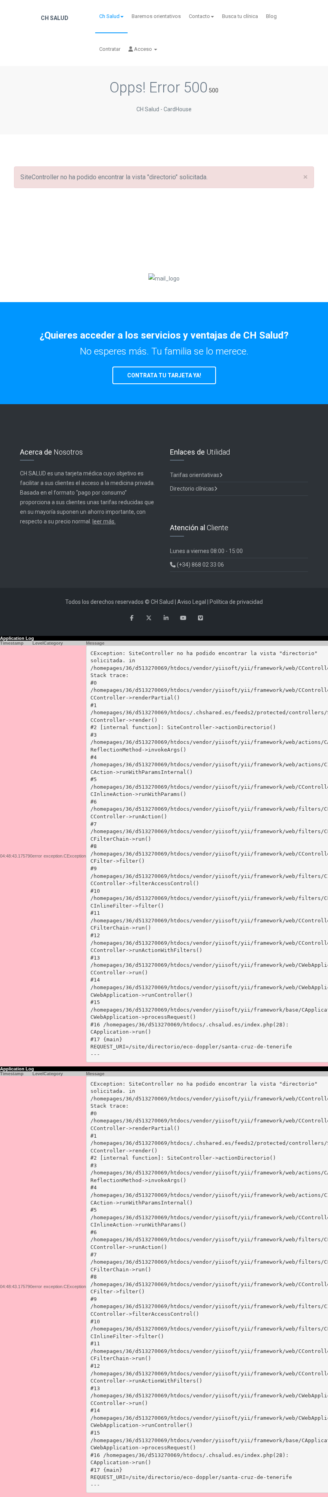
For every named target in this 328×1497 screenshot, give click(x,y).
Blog (271, 16)
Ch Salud (109, 16)
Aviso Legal (191, 602)
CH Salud (54, 18)
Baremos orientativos (156, 16)
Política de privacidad (236, 602)
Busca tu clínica (240, 16)
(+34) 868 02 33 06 (200, 564)
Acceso (143, 49)
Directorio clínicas (192, 488)
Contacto (199, 16)
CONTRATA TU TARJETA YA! (164, 375)
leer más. (104, 521)
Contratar (109, 49)
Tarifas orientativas (194, 475)
